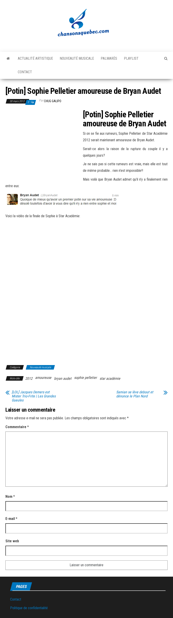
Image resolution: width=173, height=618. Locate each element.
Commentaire (17, 427)
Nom (10, 496)
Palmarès (109, 58)
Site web (12, 541)
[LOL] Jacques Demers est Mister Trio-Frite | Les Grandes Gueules (34, 396)
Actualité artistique (35, 58)
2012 (28, 378)
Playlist (131, 58)
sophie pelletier (85, 377)
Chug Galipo (52, 101)
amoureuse (43, 377)
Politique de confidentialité (29, 608)
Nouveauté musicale (77, 58)
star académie (110, 378)
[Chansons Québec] (8, 58)
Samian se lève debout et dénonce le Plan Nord (134, 394)
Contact (25, 72)
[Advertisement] (43, 143)
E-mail (11, 519)
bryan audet (62, 378)
